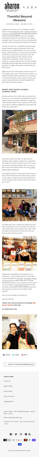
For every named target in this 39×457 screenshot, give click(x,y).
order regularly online (21, 285)
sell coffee (20, 278)
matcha (34, 278)
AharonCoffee (16, 451)
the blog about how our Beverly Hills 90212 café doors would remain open (19, 33)
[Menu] (36, 7)
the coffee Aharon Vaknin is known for (18, 168)
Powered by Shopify (25, 451)
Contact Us (7, 381)
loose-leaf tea (9, 281)
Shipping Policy (8, 401)
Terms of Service (9, 396)
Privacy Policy (8, 391)
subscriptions (27, 278)
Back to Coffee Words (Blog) (21, 364)
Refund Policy (8, 386)
